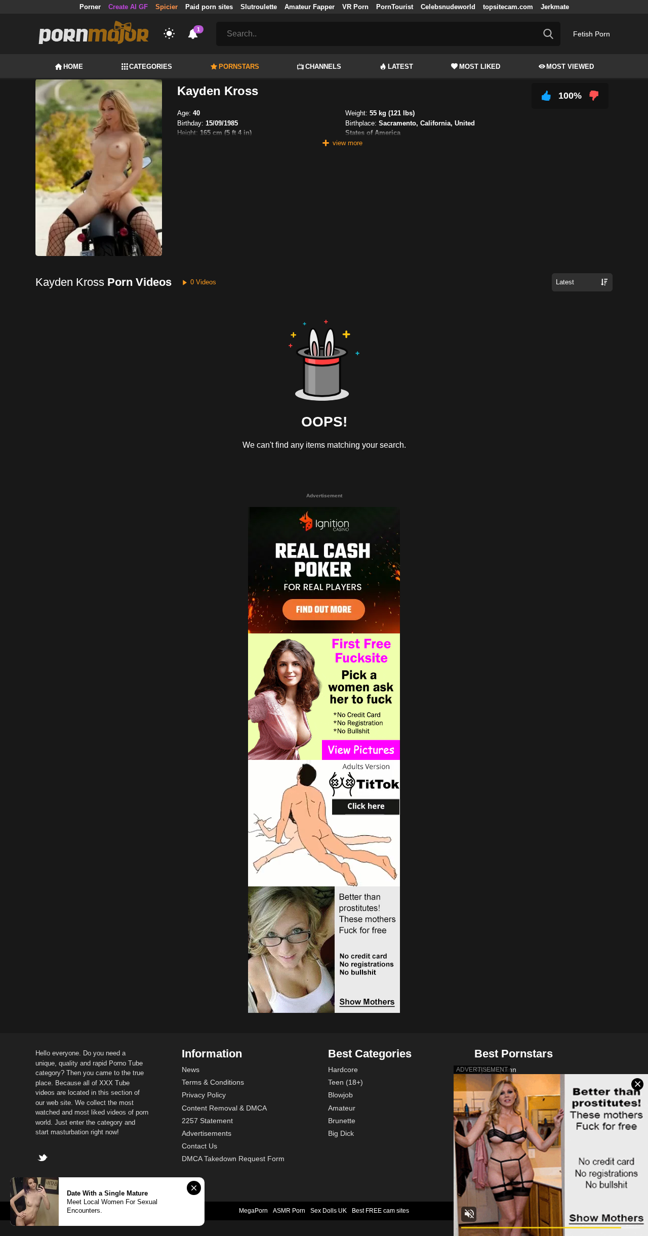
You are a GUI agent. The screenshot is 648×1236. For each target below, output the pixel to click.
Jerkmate (555, 7)
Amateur (341, 1108)
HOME (73, 66)
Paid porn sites (209, 7)
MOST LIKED (479, 66)
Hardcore (343, 1069)
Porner (90, 7)
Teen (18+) (345, 1082)
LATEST (400, 66)
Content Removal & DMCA (224, 1108)
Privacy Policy (204, 1095)
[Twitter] (43, 1159)
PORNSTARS (239, 66)
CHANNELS (323, 66)
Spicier (166, 7)
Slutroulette (258, 7)
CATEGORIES (150, 66)
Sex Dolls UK (328, 1210)
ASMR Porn (289, 1210)
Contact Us (199, 1146)
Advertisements (206, 1133)
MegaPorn (253, 1210)
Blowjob (340, 1095)
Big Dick (341, 1133)
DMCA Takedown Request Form (233, 1159)
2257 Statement (207, 1121)
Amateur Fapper (310, 7)
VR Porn (355, 7)
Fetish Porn (591, 34)
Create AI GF (128, 7)
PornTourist (394, 7)
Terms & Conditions (213, 1082)
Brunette (341, 1121)
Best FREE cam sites (380, 1210)
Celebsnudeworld (448, 7)
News (190, 1069)
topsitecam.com (508, 7)
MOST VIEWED (570, 66)
